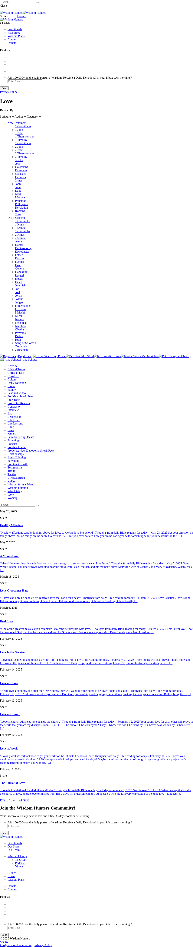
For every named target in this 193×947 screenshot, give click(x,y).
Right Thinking (17, 457)
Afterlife (13, 366)
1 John (19, 129)
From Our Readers (19, 403)
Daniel (19, 244)
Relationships (16, 454)
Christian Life (16, 372)
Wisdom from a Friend (21, 484)
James (18, 180)
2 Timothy (21, 156)
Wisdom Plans (16, 36)
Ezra (18, 265)
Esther (19, 255)
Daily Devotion (17, 382)
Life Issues (14, 420)
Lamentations (23, 305)
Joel (17, 292)
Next (26, 800)
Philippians (21, 204)
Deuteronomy (23, 248)
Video (11, 481)
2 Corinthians (23, 143)
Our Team (14, 849)
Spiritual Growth (18, 464)
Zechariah (21, 346)
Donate (21, 16)
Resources (14, 32)
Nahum (19, 319)
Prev (2, 800)
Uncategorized (16, 477)
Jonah (18, 295)
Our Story (13, 846)
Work (11, 494)
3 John (19, 160)
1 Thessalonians (24, 136)
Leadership (14, 416)
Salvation (13, 460)
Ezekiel (19, 261)
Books (11, 876)
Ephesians (21, 170)
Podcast (12, 443)
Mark (18, 194)
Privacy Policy (8, 91)
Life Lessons (15, 423)
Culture (12, 379)
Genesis (20, 268)
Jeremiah (20, 285)
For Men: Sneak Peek (20, 396)
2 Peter (19, 150)
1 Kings (20, 224)
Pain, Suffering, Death (21, 437)
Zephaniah (21, 349)
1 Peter (19, 133)
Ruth (18, 339)
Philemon (20, 200)
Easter (11, 386)
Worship (13, 498)
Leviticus (20, 309)
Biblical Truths (16, 369)
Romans (20, 211)
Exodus (19, 258)
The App (20, 859)
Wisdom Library (17, 856)
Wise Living (15, 491)
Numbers (20, 326)
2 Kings (20, 234)
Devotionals (15, 29)
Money (12, 433)
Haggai (19, 275)
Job (17, 288)
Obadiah (20, 329)
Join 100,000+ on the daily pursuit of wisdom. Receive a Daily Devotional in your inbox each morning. (70, 77)
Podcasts (20, 863)
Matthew (20, 197)
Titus (18, 214)
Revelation (21, 207)
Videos (19, 866)
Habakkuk (21, 271)
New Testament (17, 123)
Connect (13, 39)
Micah (19, 315)
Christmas (13, 376)
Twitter (12, 474)
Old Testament (16, 217)
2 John (19, 146)
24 (20, 800)
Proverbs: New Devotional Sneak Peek (31, 450)
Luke (18, 190)
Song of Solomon (25, 343)
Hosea (19, 278)
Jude (18, 187)
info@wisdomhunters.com (15, 945)
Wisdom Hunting (18, 487)
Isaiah (18, 282)
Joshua (19, 299)
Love (11, 426)
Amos (18, 241)
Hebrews (20, 177)
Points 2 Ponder (17, 447)
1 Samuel (20, 227)
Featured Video (17, 393)
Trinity (11, 470)
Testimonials (15, 467)
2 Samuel (20, 238)
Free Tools (14, 399)
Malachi (20, 312)
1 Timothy (21, 139)
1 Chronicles (22, 221)
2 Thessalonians (24, 153)
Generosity (14, 406)
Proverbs (20, 332)
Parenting (13, 440)
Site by (4, 941)
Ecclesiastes (22, 251)
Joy (10, 413)
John (18, 183)
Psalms (19, 336)
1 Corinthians (23, 126)
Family (12, 389)
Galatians (20, 173)
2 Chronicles (22, 231)
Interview (13, 410)
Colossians (21, 167)
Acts (18, 163)
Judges (19, 302)
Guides (12, 872)
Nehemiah (21, 322)
